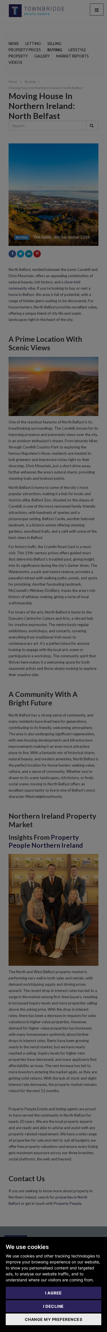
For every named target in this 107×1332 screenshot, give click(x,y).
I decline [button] (53, 1306)
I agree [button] (53, 1292)
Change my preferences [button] (53, 1319)
